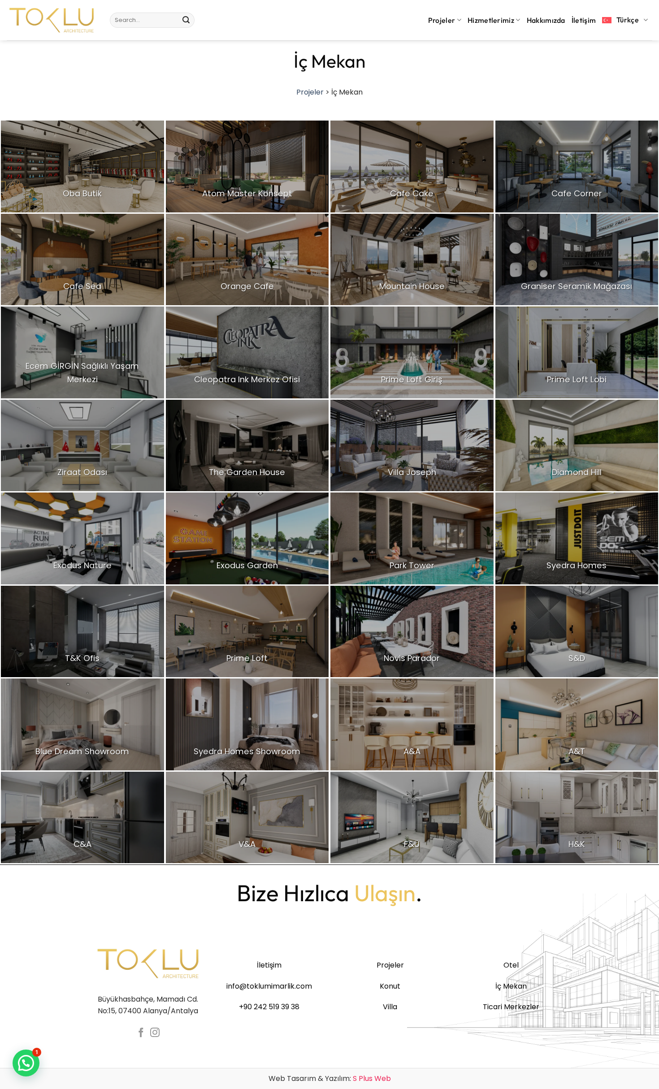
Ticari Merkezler (511, 1007)
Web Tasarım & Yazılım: (330, 1078)
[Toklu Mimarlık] (51, 20)
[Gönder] (186, 20)
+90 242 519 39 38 (269, 1007)
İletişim (584, 20)
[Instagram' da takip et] (155, 1033)
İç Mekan (511, 986)
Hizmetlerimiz (491, 20)
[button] (26, 1063)
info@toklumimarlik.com (269, 986)
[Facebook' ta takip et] (141, 1033)
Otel (511, 965)
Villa (390, 1007)
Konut (390, 986)
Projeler (441, 20)
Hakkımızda (546, 20)
